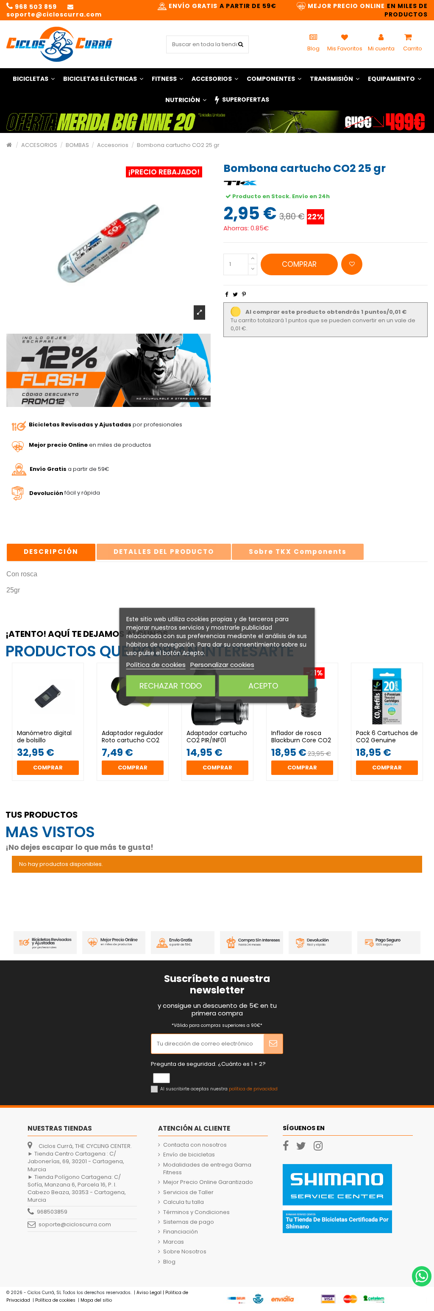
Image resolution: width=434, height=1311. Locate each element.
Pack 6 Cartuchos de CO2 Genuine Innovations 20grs (387, 740)
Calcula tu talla (183, 1202)
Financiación (180, 1232)
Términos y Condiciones (196, 1212)
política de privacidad (253, 1089)
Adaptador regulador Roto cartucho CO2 (132, 736)
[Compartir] (226, 294)
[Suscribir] (273, 1044)
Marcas (173, 1242)
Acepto (263, 685)
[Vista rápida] (53, 727)
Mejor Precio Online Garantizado (208, 1182)
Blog (169, 1262)
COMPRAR (299, 264)
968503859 (52, 1212)
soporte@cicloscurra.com (75, 1225)
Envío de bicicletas (189, 1155)
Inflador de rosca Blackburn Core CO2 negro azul (301, 740)
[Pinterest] (244, 294)
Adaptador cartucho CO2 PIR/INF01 (216, 736)
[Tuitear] (235, 294)
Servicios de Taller (188, 1192)
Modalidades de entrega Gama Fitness (207, 1168)
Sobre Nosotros (184, 1252)
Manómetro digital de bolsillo (44, 736)
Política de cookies (156, 664)
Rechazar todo (170, 685)
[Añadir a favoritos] (351, 264)
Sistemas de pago (188, 1222)
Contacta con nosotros (195, 1145)
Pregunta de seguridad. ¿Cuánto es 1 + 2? (208, 1064)
